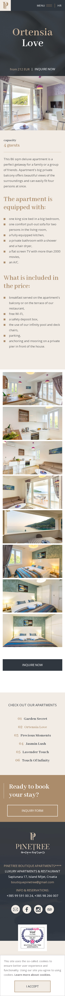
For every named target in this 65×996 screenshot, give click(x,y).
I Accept (32, 986)
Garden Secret (35, 719)
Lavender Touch (36, 752)
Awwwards (57, 30)
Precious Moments (36, 735)
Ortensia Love (35, 727)
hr (59, 5)
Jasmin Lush (36, 744)
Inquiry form (32, 810)
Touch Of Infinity (36, 760)
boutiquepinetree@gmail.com (32, 882)
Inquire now (45, 69)
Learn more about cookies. (32, 974)
